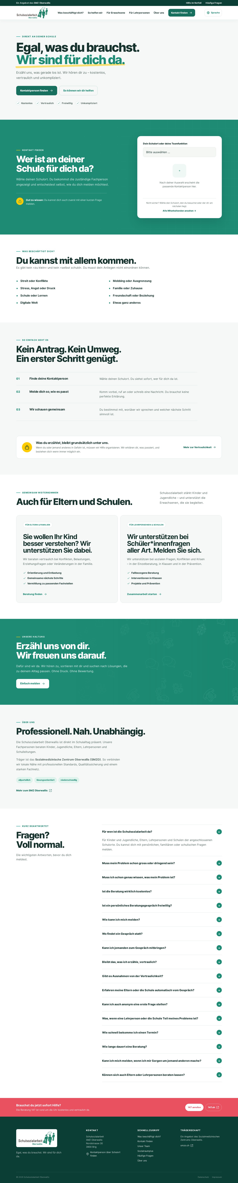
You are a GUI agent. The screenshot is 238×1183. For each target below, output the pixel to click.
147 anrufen (194, 1107)
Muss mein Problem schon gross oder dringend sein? (161, 863)
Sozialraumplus (145, 1151)
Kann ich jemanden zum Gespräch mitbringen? (161, 948)
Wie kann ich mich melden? (161, 919)
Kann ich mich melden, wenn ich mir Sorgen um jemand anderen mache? (161, 1061)
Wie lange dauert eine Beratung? (161, 1046)
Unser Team (143, 1146)
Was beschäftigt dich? (71, 12)
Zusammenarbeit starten (142, 594)
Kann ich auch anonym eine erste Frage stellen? (161, 1004)
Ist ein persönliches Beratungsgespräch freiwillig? (161, 905)
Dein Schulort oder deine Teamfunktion (165, 143)
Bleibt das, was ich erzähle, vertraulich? (161, 962)
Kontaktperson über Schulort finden (105, 1154)
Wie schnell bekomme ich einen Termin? (161, 1032)
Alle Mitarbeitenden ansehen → (179, 210)
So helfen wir (95, 12)
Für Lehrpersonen (139, 12)
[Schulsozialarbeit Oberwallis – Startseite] (32, 13)
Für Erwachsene (116, 12)
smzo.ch (185, 1145)
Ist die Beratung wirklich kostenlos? (161, 891)
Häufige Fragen (214, 3)
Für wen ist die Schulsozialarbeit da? (161, 831)
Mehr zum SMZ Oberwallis (32, 790)
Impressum (217, 1177)
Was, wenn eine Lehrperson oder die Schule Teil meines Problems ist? (161, 1018)
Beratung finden (32, 594)
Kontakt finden (179, 12)
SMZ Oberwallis (42, 3)
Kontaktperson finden (34, 90)
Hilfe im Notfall (194, 3)
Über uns (159, 12)
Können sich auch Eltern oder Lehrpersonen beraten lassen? (161, 1075)
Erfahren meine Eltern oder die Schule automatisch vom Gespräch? (161, 990)
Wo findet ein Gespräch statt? (161, 934)
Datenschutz (203, 1177)
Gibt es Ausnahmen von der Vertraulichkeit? (161, 976)
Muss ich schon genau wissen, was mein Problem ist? (161, 877)
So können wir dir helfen (78, 90)
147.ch (211, 1107)
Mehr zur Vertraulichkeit (197, 447)
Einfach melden (30, 683)
